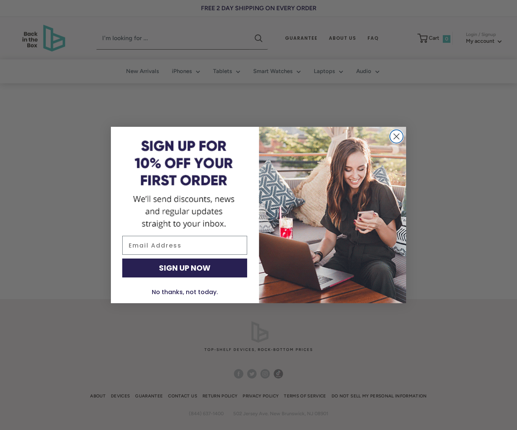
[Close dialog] (396, 136)
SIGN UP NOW (184, 268)
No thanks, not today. (185, 292)
